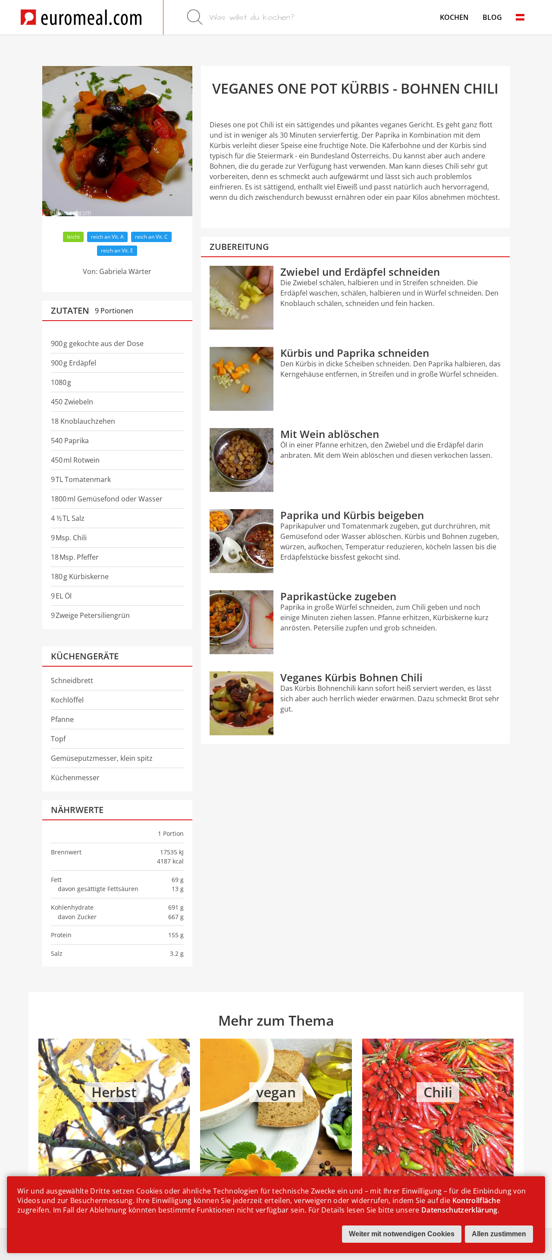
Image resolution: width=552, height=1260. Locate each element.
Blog (492, 17)
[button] (520, 17)
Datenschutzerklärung (459, 1210)
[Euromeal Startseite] (81, 17)
